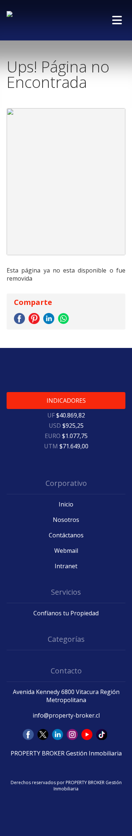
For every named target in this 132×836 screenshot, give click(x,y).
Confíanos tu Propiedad (66, 613)
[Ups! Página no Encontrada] (20, 322)
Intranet (66, 566)
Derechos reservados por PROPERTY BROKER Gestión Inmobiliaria (66, 785)
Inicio (66, 504)
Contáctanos (66, 535)
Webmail (66, 551)
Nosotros (66, 520)
